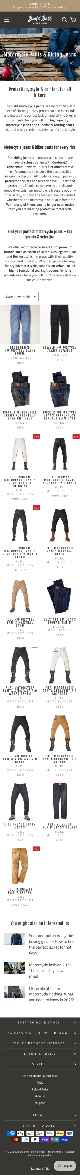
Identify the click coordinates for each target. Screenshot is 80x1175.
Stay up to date (39, 1126)
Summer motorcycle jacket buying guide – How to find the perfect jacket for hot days (52, 944)
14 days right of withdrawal (39, 1033)
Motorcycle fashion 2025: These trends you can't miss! (51, 970)
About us (40, 1096)
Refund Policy (40, 1089)
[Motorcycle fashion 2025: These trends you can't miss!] (14, 968)
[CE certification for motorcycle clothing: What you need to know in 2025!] (14, 992)
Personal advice (39, 1054)
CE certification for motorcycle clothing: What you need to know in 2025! (51, 994)
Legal (39, 1115)
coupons (40, 1103)
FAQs (40, 1082)
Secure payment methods (39, 1043)
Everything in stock (39, 1022)
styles (39, 1064)
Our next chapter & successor (40, 1075)
